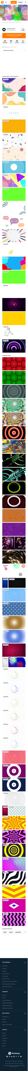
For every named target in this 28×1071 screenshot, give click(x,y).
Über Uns (4, 1052)
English (4, 1063)
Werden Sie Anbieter (7, 1055)
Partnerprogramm (6, 1031)
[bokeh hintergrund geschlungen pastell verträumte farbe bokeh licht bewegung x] (13, 153)
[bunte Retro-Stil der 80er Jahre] (13, 179)
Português (4, 1069)
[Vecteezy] (2, 2)
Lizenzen (4, 1025)
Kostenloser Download (14, 35)
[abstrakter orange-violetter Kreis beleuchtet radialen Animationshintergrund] (13, 304)
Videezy (4, 1001)
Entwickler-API (5, 1009)
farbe (4, 963)
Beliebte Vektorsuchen (7, 1033)
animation (18, 963)
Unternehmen (5, 1004)
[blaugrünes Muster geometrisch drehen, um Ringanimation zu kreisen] (10, 682)
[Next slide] (22, 963)
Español (4, 1066)
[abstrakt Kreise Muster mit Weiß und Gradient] (13, 694)
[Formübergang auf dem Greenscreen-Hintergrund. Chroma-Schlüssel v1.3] (13, 276)
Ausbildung (5, 1006)
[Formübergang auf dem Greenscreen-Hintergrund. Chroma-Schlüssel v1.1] (13, 193)
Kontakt (4, 1050)
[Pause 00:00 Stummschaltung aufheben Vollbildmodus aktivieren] (14, 13)
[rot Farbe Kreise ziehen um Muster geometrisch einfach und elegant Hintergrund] (13, 777)
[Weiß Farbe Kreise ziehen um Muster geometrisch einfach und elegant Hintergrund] (13, 818)
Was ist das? (14, 47)
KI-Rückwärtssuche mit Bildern (9, 1012)
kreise (10, 963)
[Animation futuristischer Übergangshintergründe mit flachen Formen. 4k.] (13, 290)
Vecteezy (4, 999)
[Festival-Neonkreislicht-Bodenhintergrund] (13, 345)
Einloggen (20, 2)
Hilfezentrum (5, 1047)
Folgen (23, 30)
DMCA (3, 1028)
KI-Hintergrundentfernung (8, 1014)
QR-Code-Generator (7, 1017)
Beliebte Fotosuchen (7, 1036)
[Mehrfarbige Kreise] (13, 570)
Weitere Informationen (8, 49)
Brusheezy (4, 996)
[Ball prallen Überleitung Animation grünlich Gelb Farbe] (13, 125)
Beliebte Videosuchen (7, 1038)
